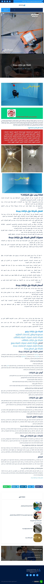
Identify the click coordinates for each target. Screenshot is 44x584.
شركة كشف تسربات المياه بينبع (24, 343)
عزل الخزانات (36, 354)
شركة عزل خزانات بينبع (34, 331)
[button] (39, 486)
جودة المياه (23, 356)
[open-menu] (14, 10)
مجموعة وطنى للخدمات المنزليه (29, 334)
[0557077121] (41, 581)
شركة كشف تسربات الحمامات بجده (28, 346)
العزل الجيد (37, 356)
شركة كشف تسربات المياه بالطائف (28, 337)
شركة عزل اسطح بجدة (33, 348)
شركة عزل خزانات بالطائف (32, 340)
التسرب (8, 365)
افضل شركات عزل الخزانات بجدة (37, 478)
